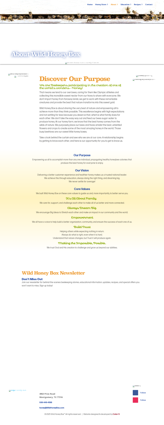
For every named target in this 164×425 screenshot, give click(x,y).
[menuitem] (90, 4)
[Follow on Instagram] (135, 400)
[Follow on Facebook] (135, 392)
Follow (143, 392)
